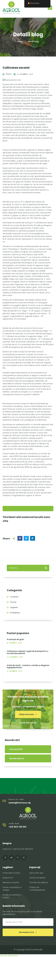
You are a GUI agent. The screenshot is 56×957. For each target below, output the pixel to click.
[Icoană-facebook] (5, 857)
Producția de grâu (15, 639)
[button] (50, 7)
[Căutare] (46, 568)
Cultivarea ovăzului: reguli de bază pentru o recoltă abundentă (27, 652)
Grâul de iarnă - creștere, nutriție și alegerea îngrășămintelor (28, 666)
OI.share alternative (9, 955)
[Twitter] (11, 857)
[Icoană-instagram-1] (23, 857)
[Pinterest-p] (17, 857)
